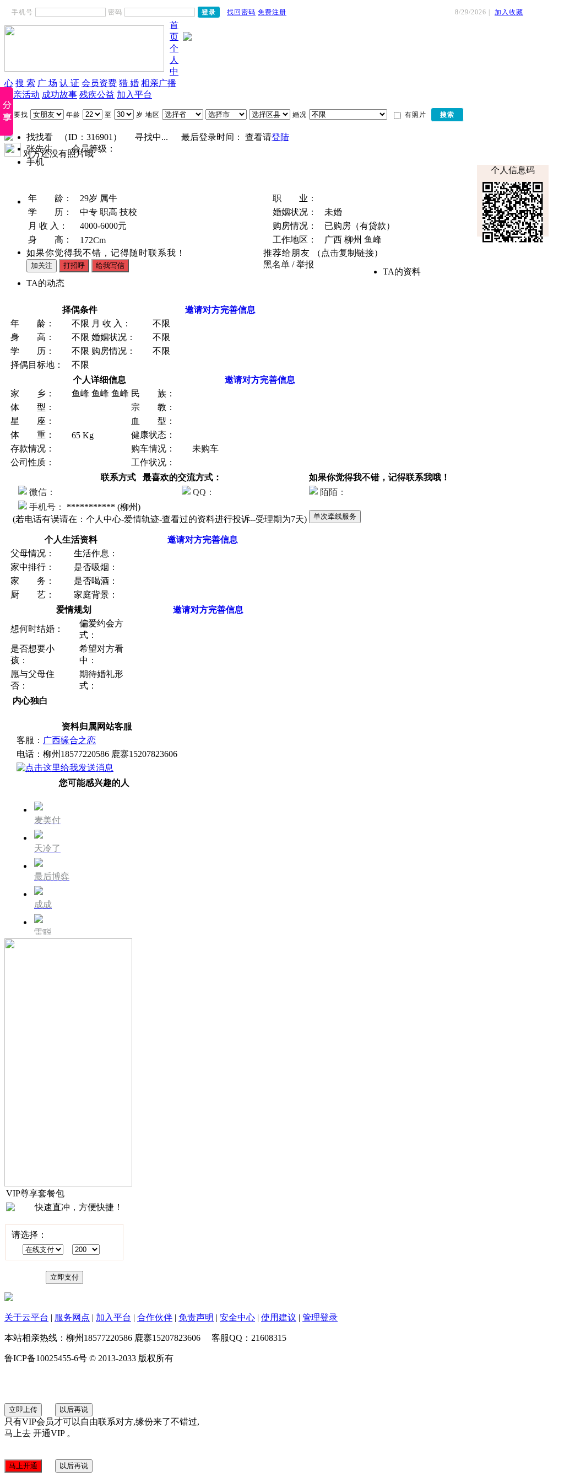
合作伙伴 (154, 1317)
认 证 (69, 83)
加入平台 (134, 94)
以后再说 (73, 1409)
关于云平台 (26, 1317)
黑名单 (276, 264)
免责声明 (196, 1317)
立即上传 (23, 1409)
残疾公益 (97, 94)
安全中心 (237, 1317)
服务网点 (72, 1317)
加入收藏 (509, 12)
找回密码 (241, 12)
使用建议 (278, 1317)
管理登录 (320, 1317)
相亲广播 (158, 83)
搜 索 (25, 83)
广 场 (47, 83)
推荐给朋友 (286, 252)
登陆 (280, 137)
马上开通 (23, 1466)
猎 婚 (129, 83)
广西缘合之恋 (69, 740)
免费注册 (272, 12)
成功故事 (59, 94)
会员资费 (99, 83)
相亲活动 (22, 94)
